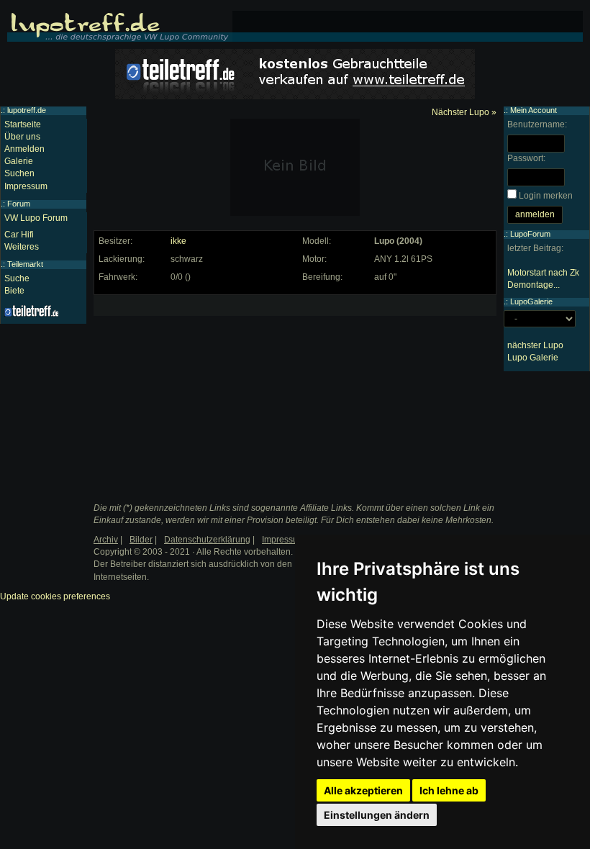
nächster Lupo (535, 345)
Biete (14, 291)
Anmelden (24, 149)
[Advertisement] (206, 389)
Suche (17, 278)
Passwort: (526, 158)
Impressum (25, 186)
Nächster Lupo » (464, 112)
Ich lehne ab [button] (448, 790)
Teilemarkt (25, 264)
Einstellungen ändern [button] (377, 815)
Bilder (141, 540)
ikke (178, 241)
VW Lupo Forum (36, 218)
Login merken (546, 196)
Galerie (18, 161)
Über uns (22, 137)
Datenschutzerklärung (207, 540)
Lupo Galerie (532, 358)
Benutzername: (537, 124)
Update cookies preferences (55, 596)
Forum (18, 203)
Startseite (22, 124)
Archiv (106, 540)
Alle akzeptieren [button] (363, 790)
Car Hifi (19, 235)
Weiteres (21, 247)
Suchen (19, 173)
